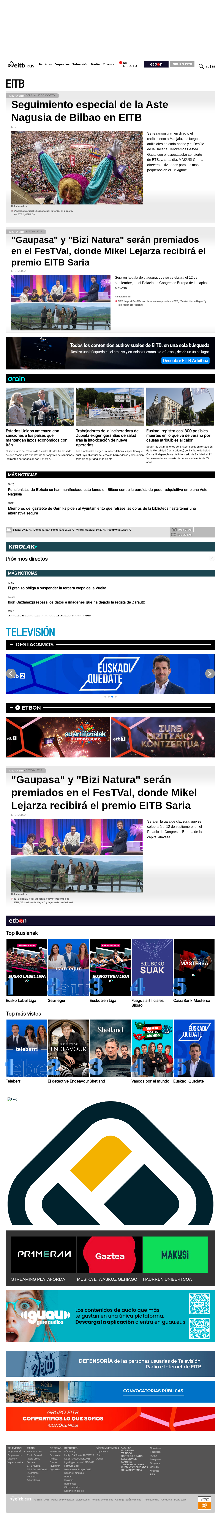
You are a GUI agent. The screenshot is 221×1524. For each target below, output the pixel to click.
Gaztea (31, 1462)
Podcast (31, 1476)
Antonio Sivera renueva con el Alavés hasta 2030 (50, 616)
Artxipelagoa (33, 1480)
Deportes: (71, 1448)
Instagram (155, 1459)
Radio (95, 64)
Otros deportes (72, 1487)
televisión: (15, 1448)
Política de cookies (102, 1499)
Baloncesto (70, 1483)
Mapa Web (180, 1499)
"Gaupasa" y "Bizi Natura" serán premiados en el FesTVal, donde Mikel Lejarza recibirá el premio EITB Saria (108, 251)
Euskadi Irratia (34, 1451)
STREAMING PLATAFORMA (38, 1279)
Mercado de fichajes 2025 (77, 1469)
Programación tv (16, 1451)
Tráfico (126, 1453)
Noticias (45, 64)
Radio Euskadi (34, 1455)
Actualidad (55, 1451)
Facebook (155, 1451)
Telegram (155, 1463)
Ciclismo (68, 1480)
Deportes (62, 64)
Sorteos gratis (131, 1456)
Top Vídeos (102, 1451)
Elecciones (129, 1459)
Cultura (53, 1462)
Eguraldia (55, 1469)
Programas (33, 1473)
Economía (55, 1455)
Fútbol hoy (69, 1451)
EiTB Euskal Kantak (37, 1469)
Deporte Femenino (74, 1473)
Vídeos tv (12, 1458)
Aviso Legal (83, 1499)
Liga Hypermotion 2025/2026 (79, 1462)
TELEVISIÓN (30, 632)
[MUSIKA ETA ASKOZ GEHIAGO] (109, 1254)
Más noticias (22, 474)
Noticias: (56, 1448)
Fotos (99, 1455)
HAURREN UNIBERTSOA (167, 1279)
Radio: (31, 1448)
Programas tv (15, 1455)
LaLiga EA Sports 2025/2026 (79, 1455)
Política (53, 1458)
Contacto (166, 1499)
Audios (100, 1458)
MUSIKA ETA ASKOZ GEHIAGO (107, 1279)
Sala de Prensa (131, 1470)
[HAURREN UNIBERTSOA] (175, 1254)
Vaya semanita (15, 1462)
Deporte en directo (74, 1490)
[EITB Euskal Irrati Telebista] (21, 64)
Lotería (126, 1461)
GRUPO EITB (182, 64)
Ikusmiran (55, 1465)
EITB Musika (33, 1465)
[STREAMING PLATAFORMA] (43, 1254)
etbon (31, 708)
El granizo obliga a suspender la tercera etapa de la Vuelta (57, 588)
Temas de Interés (132, 1464)
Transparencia (151, 1499)
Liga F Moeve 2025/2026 (77, 1458)
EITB (15, 84)
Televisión (80, 64)
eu (208, 66)
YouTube (154, 1470)
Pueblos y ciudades (134, 1467)
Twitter (153, 1455)
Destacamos (34, 644)
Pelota (67, 1476)
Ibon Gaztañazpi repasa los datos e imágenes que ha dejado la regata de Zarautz (76, 602)
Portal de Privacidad (62, 1499)
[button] (105, 697)
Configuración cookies (128, 1499)
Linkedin (154, 1467)
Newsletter (155, 1448)
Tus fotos (184, 529)
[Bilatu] (201, 66)
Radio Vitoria (33, 1458)
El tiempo (127, 1450)
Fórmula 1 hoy (71, 1465)
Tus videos (184, 534)
